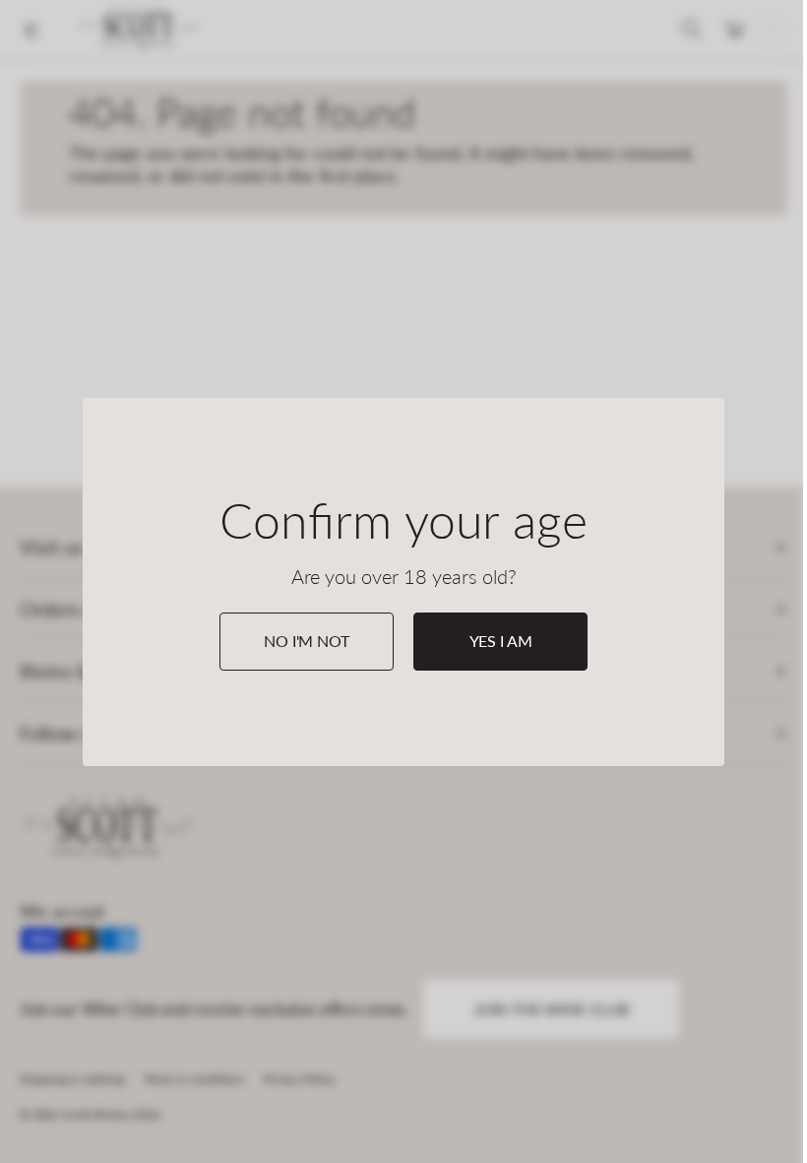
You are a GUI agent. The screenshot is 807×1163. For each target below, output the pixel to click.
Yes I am (500, 640)
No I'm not (306, 640)
